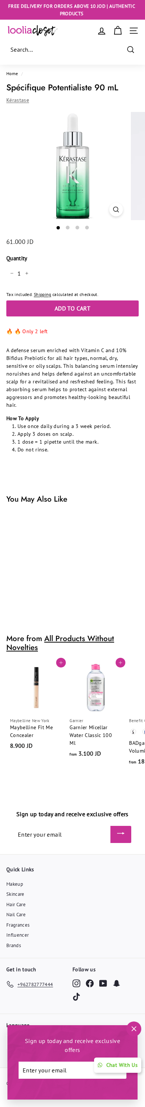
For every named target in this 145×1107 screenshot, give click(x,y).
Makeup (14, 884)
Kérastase (17, 100)
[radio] (133, 731)
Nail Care (16, 914)
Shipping (42, 294)
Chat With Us (122, 1065)
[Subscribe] (120, 834)
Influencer (17, 935)
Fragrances (18, 925)
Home (12, 73)
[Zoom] (116, 209)
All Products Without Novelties (60, 643)
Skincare (15, 894)
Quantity (17, 258)
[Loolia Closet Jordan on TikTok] (76, 997)
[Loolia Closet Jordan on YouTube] (103, 983)
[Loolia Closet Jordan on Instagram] (76, 983)
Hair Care (16, 904)
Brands (13, 945)
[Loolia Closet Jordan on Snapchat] (116, 983)
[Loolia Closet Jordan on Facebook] (90, 983)
